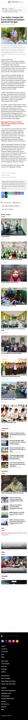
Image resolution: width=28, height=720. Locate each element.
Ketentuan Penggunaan (8, 690)
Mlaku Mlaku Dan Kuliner (8, 681)
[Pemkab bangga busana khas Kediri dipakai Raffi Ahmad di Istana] (4, 457)
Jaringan (3, 688)
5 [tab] (18, 550)
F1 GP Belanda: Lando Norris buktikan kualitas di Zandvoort (14, 621)
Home (6, 8)
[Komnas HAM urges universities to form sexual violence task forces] (14, 273)
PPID (2, 709)
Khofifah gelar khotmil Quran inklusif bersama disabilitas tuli (12, 421)
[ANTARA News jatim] (15, 2)
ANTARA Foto (5, 704)
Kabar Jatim (4, 661)
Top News (4, 471)
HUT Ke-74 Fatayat (7, 209)
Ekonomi (3, 666)
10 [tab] (24, 574)
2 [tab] (11, 550)
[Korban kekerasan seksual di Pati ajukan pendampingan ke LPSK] (14, 296)
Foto (2, 528)
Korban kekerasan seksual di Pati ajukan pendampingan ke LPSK (14, 304)
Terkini (3, 646)
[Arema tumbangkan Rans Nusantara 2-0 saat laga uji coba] (4, 450)
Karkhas (3, 672)
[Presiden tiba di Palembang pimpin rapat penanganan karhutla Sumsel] (14, 483)
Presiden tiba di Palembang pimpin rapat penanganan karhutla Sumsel (12, 492)
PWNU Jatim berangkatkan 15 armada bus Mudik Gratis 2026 (13, 398)
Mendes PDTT (17, 202)
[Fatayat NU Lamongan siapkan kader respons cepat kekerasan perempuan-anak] (14, 319)
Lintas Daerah (5, 663)
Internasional (5, 675)
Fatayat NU (7, 202)
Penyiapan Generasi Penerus (10, 206)
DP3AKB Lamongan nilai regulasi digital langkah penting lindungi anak (13, 375)
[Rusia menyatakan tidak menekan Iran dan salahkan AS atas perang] (4, 442)
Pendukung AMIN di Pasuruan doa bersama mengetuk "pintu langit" (12, 123)
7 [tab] (17, 574)
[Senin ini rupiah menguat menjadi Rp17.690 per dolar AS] (4, 435)
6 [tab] (15, 574)
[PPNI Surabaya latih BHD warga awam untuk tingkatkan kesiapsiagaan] (14, 344)
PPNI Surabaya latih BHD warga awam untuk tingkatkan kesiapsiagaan (13, 352)
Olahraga (4, 669)
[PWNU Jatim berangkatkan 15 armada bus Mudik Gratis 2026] (14, 390)
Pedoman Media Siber (7, 698)
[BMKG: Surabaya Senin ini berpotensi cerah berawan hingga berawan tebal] (4, 522)
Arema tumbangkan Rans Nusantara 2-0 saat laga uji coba (17, 449)
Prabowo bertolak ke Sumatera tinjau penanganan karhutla (15, 506)
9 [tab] (22, 574)
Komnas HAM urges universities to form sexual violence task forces (13, 281)
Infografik (4, 576)
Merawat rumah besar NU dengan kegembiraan (11, 235)
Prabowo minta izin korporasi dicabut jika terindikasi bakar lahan (16, 499)
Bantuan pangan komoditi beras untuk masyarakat (13, 545)
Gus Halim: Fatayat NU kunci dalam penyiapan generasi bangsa (12, 10)
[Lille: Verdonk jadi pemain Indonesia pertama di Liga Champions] (4, 465)
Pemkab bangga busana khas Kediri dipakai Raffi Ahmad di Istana (16, 457)
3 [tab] (14, 550)
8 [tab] (20, 574)
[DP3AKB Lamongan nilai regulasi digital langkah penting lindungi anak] (14, 367)
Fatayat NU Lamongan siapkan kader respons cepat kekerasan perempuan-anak (13, 328)
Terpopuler (5, 428)
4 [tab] (16, 550)
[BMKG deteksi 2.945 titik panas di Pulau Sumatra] (4, 514)
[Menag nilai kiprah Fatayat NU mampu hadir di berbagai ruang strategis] (14, 250)
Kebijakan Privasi (6, 693)
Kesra (11, 8)
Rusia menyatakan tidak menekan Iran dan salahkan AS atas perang (17, 442)
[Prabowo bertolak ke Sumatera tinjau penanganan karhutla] (4, 507)
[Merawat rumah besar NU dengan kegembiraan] (14, 227)
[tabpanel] (14, 540)
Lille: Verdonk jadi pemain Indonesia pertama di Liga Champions (17, 464)
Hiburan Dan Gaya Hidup (8, 684)
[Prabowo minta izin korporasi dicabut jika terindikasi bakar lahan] (4, 500)
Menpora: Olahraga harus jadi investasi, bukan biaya (13, 569)
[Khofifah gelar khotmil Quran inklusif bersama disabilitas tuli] (14, 413)
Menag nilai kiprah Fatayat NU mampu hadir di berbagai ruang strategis (13, 258)
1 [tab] (9, 550)
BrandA (3, 701)
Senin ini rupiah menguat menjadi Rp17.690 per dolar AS (17, 434)
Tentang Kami (5, 696)
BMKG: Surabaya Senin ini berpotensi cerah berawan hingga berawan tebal (17, 521)
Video (3, 552)
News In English (5, 678)
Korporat (3, 706)
